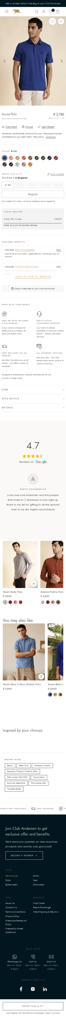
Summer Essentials (16, 783)
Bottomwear (12, 884)
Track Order (39, 903)
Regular (33, 194)
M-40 (21, 186)
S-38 (8, 185)
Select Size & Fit (33, 1006)
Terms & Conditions (16, 911)
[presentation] (4, 61)
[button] (57, 11)
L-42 (34, 186)
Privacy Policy (12, 916)
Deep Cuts (24, 765)
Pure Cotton (39, 777)
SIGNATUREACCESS (27, 266)
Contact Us (11, 907)
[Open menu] (7, 11)
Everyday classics (42, 765)
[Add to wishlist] (52, 21)
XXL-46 (59, 186)
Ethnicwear (38, 884)
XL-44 (47, 186)
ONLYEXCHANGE (25, 249)
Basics (10, 765)
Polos (8, 880)
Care (5, 389)
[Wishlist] (50, 11)
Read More (51, 137)
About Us (10, 903)
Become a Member (22, 855)
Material (8, 407)
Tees (35, 880)
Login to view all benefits (33, 276)
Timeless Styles (14, 789)
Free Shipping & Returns (45, 911)
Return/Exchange (42, 907)
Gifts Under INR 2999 (17, 777)
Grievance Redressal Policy (16, 922)
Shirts (36, 875)
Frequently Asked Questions (14, 930)
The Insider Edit (38, 783)
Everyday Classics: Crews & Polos (22, 771)
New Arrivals (12, 875)
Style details (10, 398)
